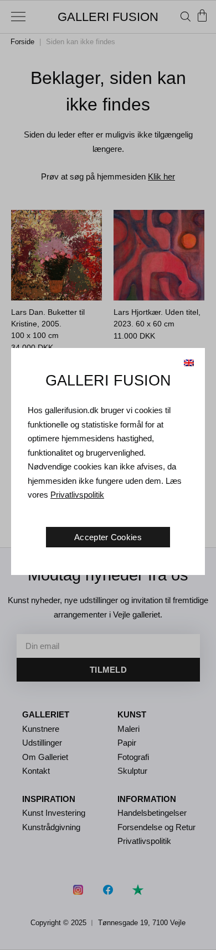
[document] (108, 475)
